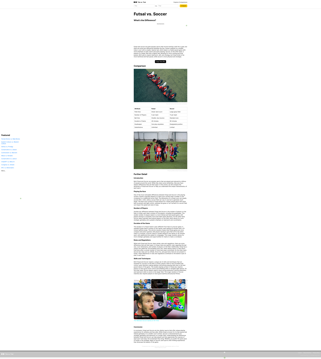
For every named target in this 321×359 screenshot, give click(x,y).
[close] (224, 352)
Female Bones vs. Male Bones (10, 139)
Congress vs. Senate (7, 164)
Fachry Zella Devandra (176, 103)
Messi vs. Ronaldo (7, 155)
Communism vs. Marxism (9, 152)
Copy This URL (160, 61)
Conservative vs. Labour (9, 158)
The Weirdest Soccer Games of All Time (153, 291)
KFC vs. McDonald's (7, 167)
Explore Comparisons (180, 2)
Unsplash (185, 103)
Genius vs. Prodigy (7, 146)
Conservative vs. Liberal (9, 149)
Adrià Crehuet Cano (176, 170)
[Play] (135, 288)
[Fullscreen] (150, 288)
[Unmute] (137, 288)
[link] (136, 291)
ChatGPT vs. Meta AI (7, 161)
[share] (183, 293)
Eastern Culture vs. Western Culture (10, 142)
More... (3, 170)
